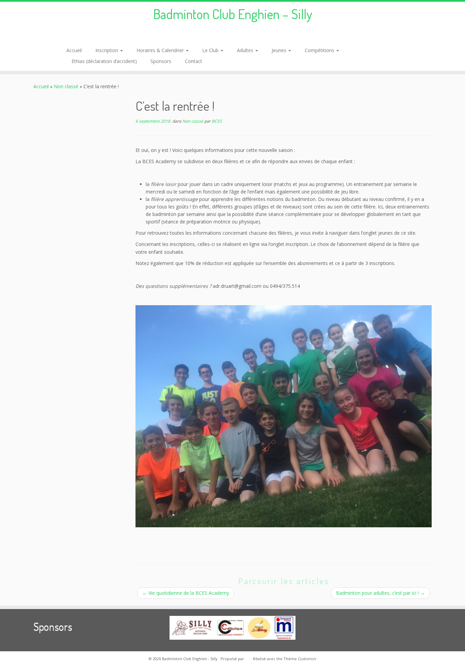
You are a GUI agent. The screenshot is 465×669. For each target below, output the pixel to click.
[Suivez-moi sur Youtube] (89, 35)
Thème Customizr (300, 658)
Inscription (107, 50)
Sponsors (160, 61)
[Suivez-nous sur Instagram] (80, 35)
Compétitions (320, 50)
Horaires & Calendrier (161, 50)
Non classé (66, 86)
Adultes (246, 50)
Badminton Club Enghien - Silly (190, 658)
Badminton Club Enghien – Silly (232, 13)
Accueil (74, 50)
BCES (217, 121)
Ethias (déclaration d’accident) (104, 61)
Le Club (211, 50)
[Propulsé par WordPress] (247, 657)
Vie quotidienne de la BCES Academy (185, 593)
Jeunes (280, 50)
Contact (193, 61)
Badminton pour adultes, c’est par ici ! (380, 593)
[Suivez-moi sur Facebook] (71, 35)
